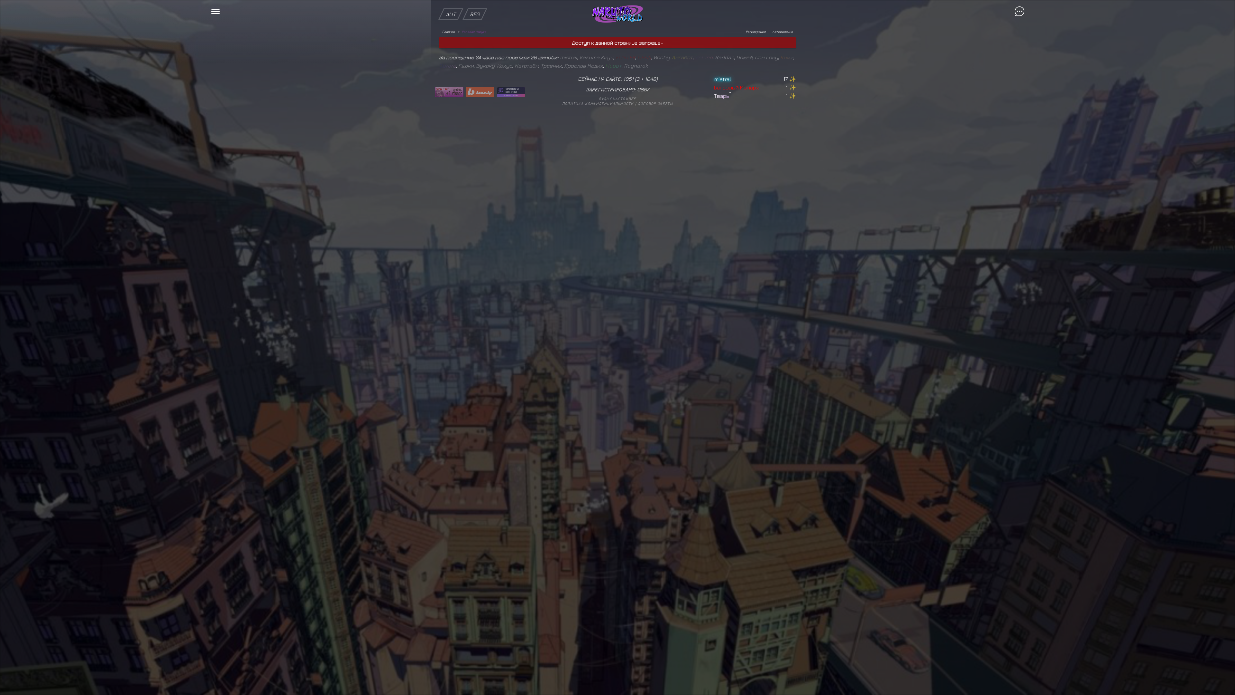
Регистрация (755, 31)
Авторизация (783, 31)
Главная (448, 31)
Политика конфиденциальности (598, 103)
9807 (643, 89)
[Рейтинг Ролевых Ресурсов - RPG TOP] (449, 92)
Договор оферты (655, 103)
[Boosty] (480, 92)
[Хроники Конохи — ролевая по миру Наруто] (511, 92)
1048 (650, 79)
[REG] (474, 3)
